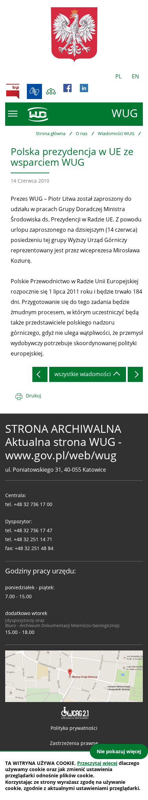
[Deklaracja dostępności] (74, 713)
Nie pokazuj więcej (119, 751)
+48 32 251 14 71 (33, 539)
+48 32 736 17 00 (33, 504)
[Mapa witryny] (51, 91)
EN (135, 76)
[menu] (12, 113)
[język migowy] (34, 91)
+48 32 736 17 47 (33, 530)
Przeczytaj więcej (97, 763)
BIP (12, 91)
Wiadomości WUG (116, 133)
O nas (81, 133)
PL (118, 76)
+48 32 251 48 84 (34, 548)
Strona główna (50, 133)
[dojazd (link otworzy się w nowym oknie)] (74, 675)
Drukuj (33, 395)
